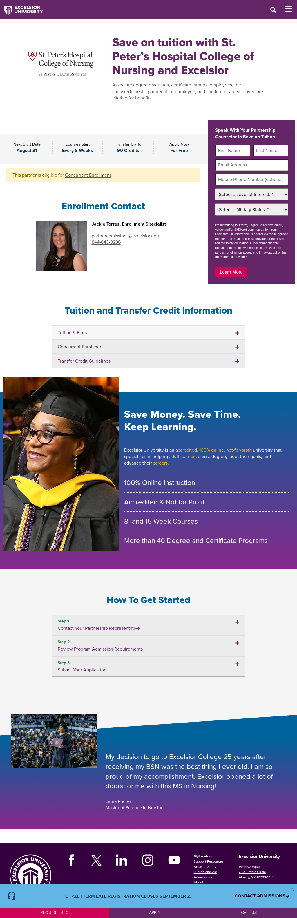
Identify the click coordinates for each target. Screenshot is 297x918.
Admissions (203, 876)
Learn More (231, 272)
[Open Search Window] (273, 10)
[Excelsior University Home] (21, 7)
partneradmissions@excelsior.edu (125, 235)
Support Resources (209, 861)
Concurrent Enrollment (88, 175)
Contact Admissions (260, 896)
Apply (154, 912)
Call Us (249, 912)
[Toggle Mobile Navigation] (291, 9)
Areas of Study (205, 866)
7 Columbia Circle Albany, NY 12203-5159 (256, 874)
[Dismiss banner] (292, 889)
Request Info (54, 912)
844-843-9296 (106, 242)
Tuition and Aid (205, 871)
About (198, 882)
